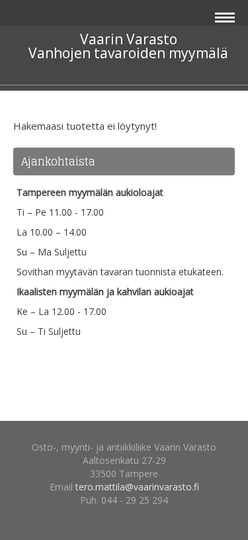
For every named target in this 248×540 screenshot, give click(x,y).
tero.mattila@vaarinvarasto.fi (137, 486)
